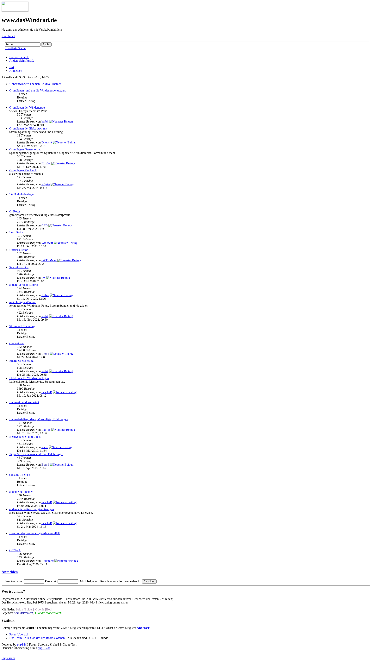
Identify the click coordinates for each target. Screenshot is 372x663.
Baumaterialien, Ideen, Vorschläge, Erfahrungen (38, 419)
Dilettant (46, 142)
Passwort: (51, 581)
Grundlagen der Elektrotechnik (28, 128)
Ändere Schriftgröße (21, 60)
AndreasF (143, 627)
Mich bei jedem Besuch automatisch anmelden (109, 581)
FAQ (12, 67)
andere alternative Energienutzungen (31, 509)
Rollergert (47, 560)
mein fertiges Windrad (22, 302)
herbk (44, 121)
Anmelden (15, 70)
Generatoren (16, 343)
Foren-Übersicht (19, 57)
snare (44, 447)
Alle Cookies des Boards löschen (44, 638)
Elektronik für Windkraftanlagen (29, 378)
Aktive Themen (51, 83)
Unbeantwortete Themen (24, 83)
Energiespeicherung (21, 360)
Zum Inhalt (8, 36)
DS (43, 277)
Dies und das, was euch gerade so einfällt (34, 533)
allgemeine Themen (21, 491)
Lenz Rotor (16, 232)
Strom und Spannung (22, 326)
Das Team (15, 638)
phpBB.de (44, 648)
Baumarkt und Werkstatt (24, 402)
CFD (44, 225)
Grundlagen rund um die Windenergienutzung (37, 90)
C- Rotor (14, 211)
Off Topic (15, 550)
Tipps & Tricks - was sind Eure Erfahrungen (36, 454)
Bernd (45, 353)
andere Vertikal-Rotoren (24, 284)
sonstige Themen (19, 474)
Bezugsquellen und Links (24, 436)
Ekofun (46, 163)
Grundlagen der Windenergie (27, 107)
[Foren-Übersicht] (15, 10)
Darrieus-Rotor (18, 249)
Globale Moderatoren (48, 613)
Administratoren (24, 613)
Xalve (45, 295)
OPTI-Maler (49, 260)
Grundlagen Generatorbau (25, 149)
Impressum (8, 658)
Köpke (45, 184)
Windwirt (47, 242)
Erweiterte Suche (15, 48)
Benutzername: (14, 581)
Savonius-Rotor (18, 267)
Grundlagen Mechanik (23, 170)
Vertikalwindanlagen (21, 194)
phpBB (21, 644)
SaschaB (46, 392)
